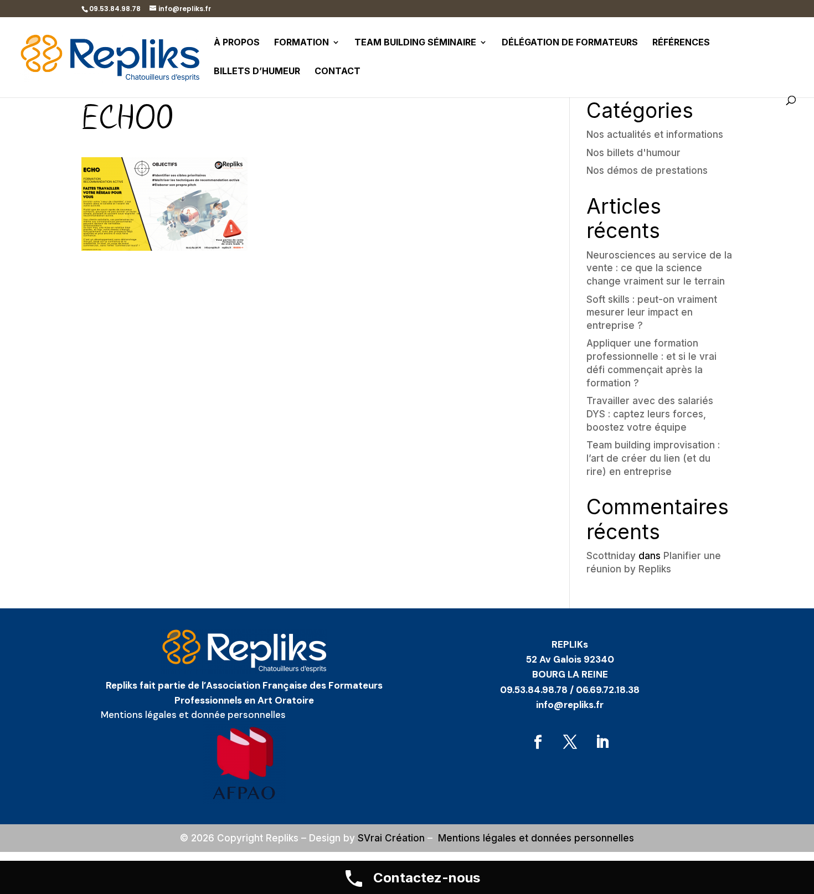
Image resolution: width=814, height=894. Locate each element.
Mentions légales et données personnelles (536, 838)
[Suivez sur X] (570, 742)
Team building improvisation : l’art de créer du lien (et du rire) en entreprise (653, 458)
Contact (337, 71)
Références (681, 43)
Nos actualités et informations (654, 134)
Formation (301, 43)
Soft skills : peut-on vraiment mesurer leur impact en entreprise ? (651, 313)
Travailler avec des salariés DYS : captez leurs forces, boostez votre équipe (649, 414)
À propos (237, 43)
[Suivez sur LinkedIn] (602, 742)
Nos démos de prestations (647, 170)
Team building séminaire (415, 43)
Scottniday (611, 555)
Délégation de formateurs (570, 43)
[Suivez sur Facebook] (538, 742)
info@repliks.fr (570, 705)
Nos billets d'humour (633, 152)
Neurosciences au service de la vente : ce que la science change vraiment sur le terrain (659, 268)
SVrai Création (391, 838)
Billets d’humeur (257, 71)
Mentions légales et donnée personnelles (193, 715)
